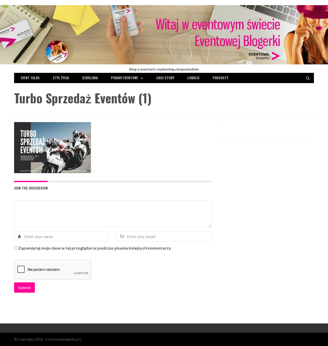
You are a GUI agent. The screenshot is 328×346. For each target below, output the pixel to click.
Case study (165, 77)
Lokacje (193, 77)
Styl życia (61, 77)
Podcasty (220, 77)
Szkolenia (90, 77)
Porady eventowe (124, 77)
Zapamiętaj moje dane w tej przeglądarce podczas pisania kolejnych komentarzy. (95, 247)
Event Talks (30, 77)
